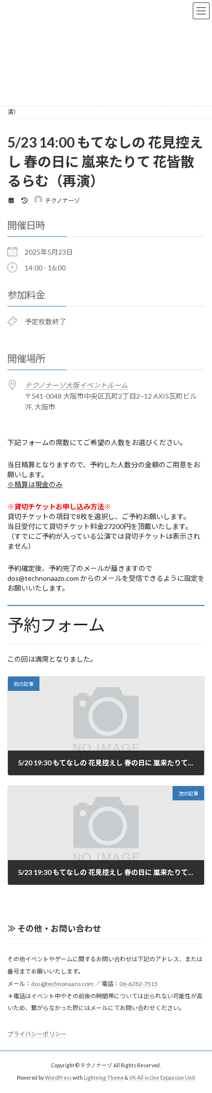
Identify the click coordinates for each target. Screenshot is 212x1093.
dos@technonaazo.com (62, 983)
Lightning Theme (104, 1078)
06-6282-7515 (138, 983)
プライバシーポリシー (37, 1034)
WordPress (58, 1078)
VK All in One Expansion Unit (162, 1078)
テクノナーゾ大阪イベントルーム (76, 385)
